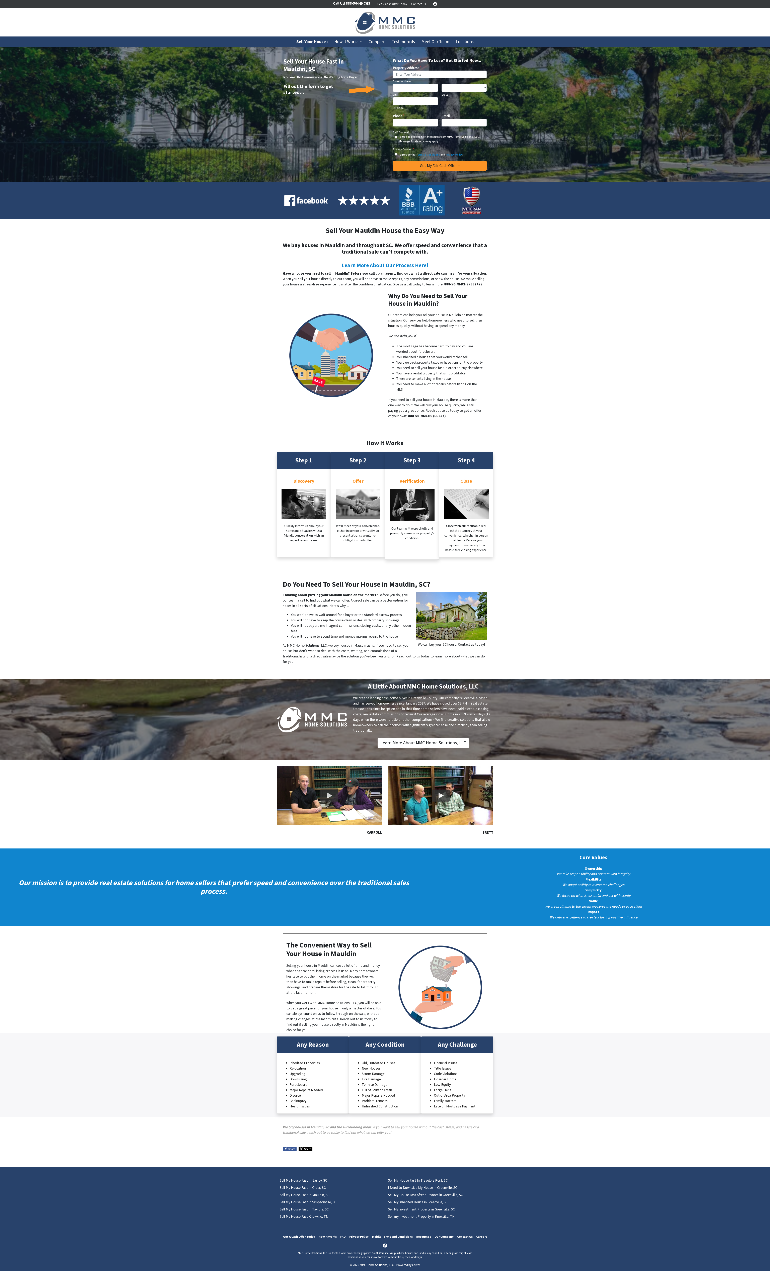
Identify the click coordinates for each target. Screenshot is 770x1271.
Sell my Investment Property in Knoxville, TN (421, 1216)
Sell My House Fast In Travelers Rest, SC (418, 1180)
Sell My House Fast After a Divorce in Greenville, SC (425, 1194)
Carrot (416, 1265)
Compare (377, 42)
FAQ (343, 1237)
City (395, 95)
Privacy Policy (454, 155)
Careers (481, 1237)
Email (446, 115)
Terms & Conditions (428, 155)
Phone (398, 115)
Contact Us (418, 4)
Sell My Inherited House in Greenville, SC (418, 1202)
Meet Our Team (435, 42)
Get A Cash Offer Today (392, 4)
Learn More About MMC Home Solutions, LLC (423, 743)
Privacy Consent (403, 149)
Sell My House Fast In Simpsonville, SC (308, 1202)
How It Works (346, 42)
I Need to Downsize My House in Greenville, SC (422, 1187)
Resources (423, 1237)
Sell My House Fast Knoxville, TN (304, 1216)
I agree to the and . (431, 155)
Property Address (407, 67)
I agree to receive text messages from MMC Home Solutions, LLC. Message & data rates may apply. (439, 139)
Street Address (402, 81)
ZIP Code (398, 108)
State (445, 95)
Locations (465, 42)
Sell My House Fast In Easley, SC (303, 1180)
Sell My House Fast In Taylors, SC (304, 1209)
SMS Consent (401, 132)
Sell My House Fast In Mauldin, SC (304, 1194)
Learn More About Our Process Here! (385, 265)
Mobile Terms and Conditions (392, 1237)
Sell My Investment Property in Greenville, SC (421, 1209)
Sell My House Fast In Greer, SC (303, 1187)
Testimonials (403, 42)
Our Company (444, 1237)
